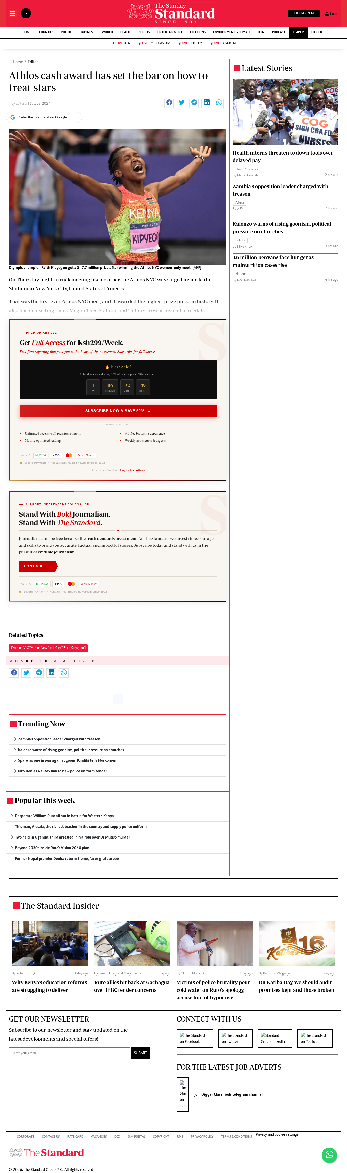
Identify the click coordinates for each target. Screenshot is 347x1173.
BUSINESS (87, 32)
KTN (261, 32)
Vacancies (99, 1137)
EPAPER (298, 32)
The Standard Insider (60, 905)
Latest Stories (267, 67)
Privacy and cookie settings (277, 1135)
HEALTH (125, 32)
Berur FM (225, 43)
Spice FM (192, 43)
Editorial (34, 62)
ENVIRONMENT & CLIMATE (232, 32)
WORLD (107, 32)
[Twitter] (238, 1038)
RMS (180, 1137)
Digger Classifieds (216, 1095)
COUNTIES (46, 32)
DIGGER (317, 32)
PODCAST (278, 32)
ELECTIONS (198, 32)
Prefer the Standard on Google (42, 117)
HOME (27, 32)
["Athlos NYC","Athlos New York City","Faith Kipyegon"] (48, 648)
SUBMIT (140, 1053)
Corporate (25, 1137)
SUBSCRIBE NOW (303, 13)
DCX (117, 1137)
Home (18, 62)
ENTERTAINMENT (169, 32)
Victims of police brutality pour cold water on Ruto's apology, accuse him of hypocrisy (213, 989)
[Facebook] (197, 1038)
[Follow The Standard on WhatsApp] (329, 1155)
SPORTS (144, 32)
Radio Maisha (156, 43)
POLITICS (67, 32)
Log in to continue (132, 470)
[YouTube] (317, 1038)
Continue (37, 566)
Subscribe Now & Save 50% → (118, 411)
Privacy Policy (202, 1137)
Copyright (161, 1137)
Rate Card (75, 1137)
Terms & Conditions (236, 1137)
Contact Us (51, 1137)
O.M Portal (136, 1137)
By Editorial (19, 104)
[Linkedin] (277, 1038)
